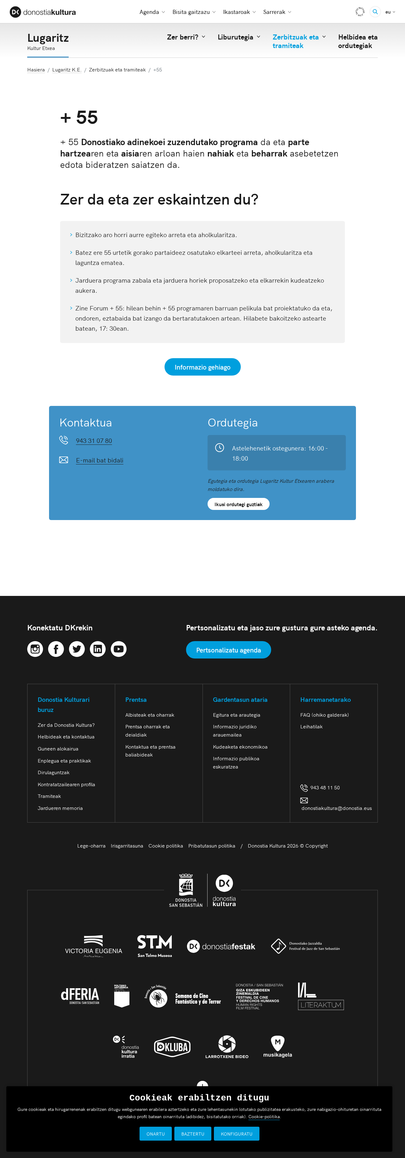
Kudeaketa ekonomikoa (240, 746)
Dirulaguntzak (54, 772)
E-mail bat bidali (99, 459)
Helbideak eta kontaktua (66, 736)
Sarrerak (274, 11)
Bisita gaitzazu (191, 11)
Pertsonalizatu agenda (228, 649)
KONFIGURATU (236, 1133)
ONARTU (155, 1133)
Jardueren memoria (60, 807)
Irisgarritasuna (127, 845)
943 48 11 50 (324, 787)
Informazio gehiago (203, 366)
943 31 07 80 (94, 440)
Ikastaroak (236, 11)
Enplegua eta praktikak (64, 760)
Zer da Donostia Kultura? (66, 724)
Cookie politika (165, 845)
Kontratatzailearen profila (66, 784)
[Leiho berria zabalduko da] (35, 647)
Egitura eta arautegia (236, 714)
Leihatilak (311, 726)
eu (390, 11)
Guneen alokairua (58, 748)
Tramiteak (49, 795)
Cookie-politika (264, 1116)
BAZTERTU (192, 1133)
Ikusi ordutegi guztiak (239, 503)
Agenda (149, 11)
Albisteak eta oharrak (149, 714)
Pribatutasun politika (211, 845)
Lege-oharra (91, 845)
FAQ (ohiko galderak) (324, 714)
